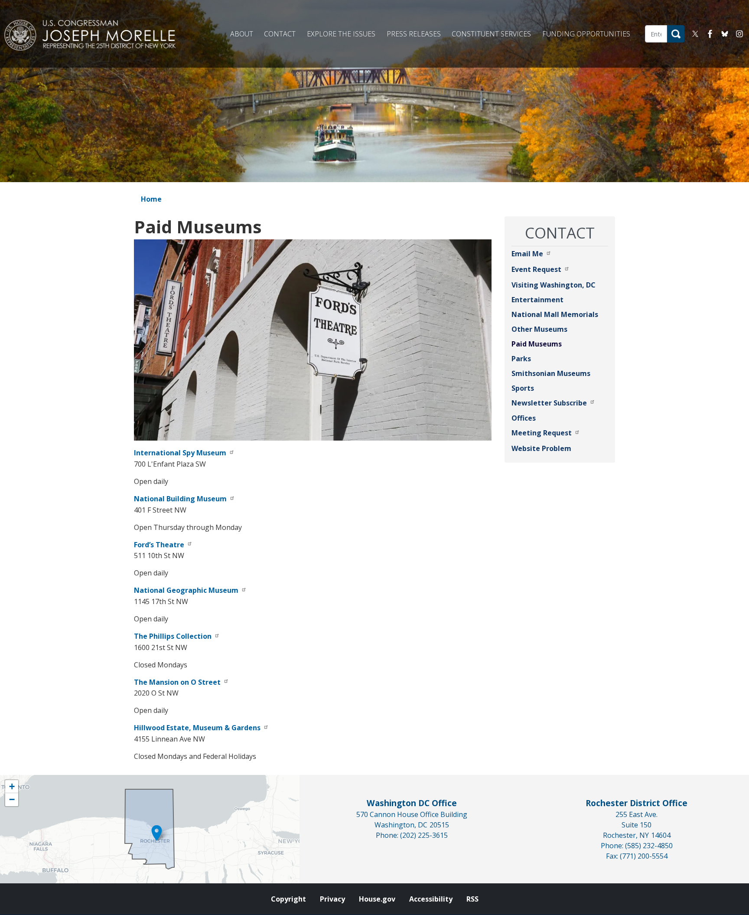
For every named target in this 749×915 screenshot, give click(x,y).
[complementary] (150, 829)
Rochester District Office (636, 803)
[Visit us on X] (697, 34)
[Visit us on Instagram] (741, 34)
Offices (523, 418)
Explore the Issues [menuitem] (341, 34)
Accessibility (431, 899)
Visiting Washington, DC (553, 285)
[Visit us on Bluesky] (727, 34)
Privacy (332, 899)
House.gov (377, 899)
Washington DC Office (412, 803)
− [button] (12, 799)
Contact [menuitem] (280, 34)
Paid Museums (536, 344)
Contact (560, 232)
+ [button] (12, 786)
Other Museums (539, 329)
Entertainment (537, 299)
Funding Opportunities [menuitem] (586, 34)
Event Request (536, 269)
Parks (521, 358)
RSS (472, 899)
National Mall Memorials (554, 314)
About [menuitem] (241, 34)
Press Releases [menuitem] (414, 34)
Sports (522, 388)
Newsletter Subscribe (549, 403)
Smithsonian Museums (550, 373)
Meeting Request (541, 433)
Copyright (288, 899)
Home (151, 199)
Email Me (527, 253)
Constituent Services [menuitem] (491, 34)
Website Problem (541, 448)
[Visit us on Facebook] (712, 34)
